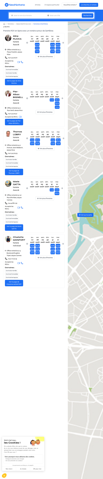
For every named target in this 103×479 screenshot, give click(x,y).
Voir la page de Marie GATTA (14, 227)
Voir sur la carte (86, 215)
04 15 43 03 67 (12, 58)
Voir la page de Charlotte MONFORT (14, 283)
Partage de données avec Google (15, 459)
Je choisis (23, 469)
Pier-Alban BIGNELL (18, 94)
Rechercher (87, 15)
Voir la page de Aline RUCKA (14, 82)
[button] (4, 475)
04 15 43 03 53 (12, 153)
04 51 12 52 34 (12, 259)
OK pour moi (37, 469)
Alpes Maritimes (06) (23, 24)
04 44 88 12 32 (12, 203)
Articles (37, 5)
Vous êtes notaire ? (70, 5)
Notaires (11, 24)
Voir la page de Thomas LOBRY (14, 172)
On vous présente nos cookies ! (14, 460)
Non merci (9, 469)
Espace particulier (52, 5)
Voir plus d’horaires (46, 56)
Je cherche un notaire (89, 5)
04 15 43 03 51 (12, 114)
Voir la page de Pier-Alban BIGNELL (14, 122)
